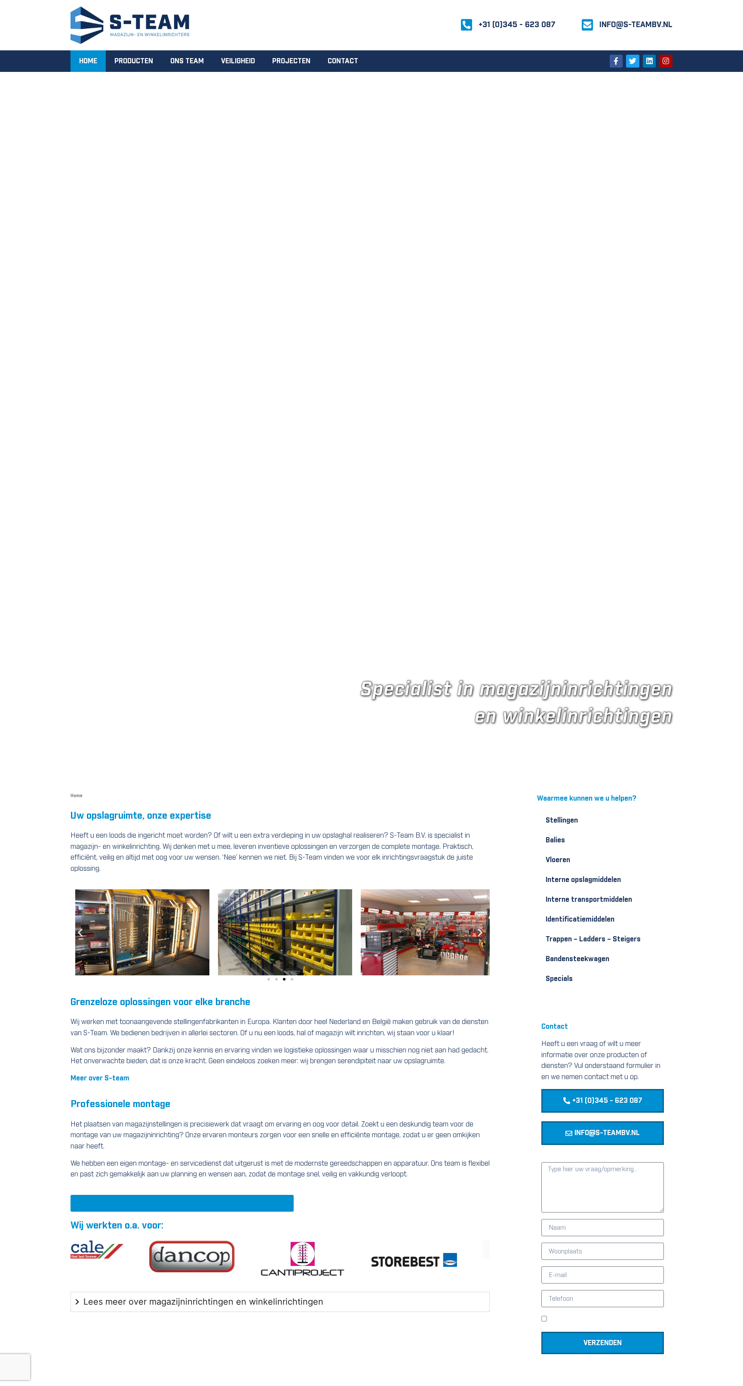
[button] (80, 932)
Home (88, 61)
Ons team (187, 61)
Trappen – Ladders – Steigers (593, 939)
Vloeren (558, 860)
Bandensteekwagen (577, 959)
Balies (555, 840)
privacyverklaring (621, 1320)
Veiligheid (238, 61)
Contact (343, 61)
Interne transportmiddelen (589, 899)
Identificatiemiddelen (580, 919)
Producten (133, 61)
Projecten (291, 61)
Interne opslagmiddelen (583, 879)
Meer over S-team (100, 1078)
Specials (559, 978)
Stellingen (562, 820)
